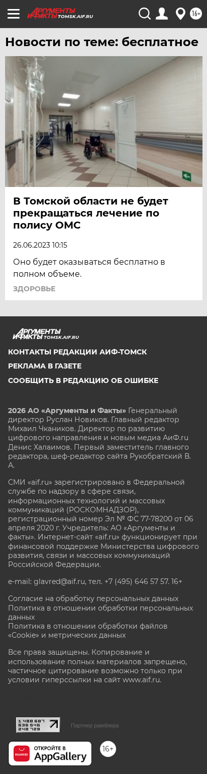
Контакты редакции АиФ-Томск (77, 351)
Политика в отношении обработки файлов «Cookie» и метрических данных (88, 631)
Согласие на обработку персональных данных (93, 598)
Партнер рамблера (95, 725)
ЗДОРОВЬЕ (34, 288)
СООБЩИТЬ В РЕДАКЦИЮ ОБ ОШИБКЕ (83, 380)
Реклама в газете (44, 365)
